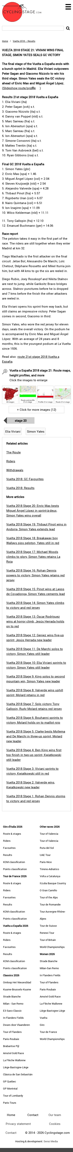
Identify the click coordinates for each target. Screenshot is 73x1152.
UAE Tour (45, 855)
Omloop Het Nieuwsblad (17, 982)
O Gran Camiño (48, 890)
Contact (10, 1133)
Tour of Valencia (49, 833)
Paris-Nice (46, 862)
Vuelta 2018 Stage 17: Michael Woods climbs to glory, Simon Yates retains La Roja (33, 556)
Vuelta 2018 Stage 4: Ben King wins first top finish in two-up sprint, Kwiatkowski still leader (33, 755)
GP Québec (9, 1081)
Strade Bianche (12, 996)
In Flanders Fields (13, 1018)
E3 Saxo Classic (12, 1010)
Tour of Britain (48, 940)
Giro (42, 1025)
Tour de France (48, 1032)
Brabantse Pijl (11, 1046)
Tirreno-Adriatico (49, 869)
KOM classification (14, 862)
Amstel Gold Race (13, 1053)
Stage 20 (21, 420)
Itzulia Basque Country (53, 883)
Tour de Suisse (48, 926)
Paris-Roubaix (11, 1039)
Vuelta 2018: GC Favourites (25, 479)
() (21, 88)
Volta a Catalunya (50, 876)
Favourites (9, 848)
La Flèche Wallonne (14, 1060)
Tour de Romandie (50, 904)
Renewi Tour (47, 933)
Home (5, 40)
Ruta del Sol (47, 848)
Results (7, 855)
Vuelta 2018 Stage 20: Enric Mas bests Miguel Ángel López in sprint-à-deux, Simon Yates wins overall (32, 510)
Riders (7, 841)
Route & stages (12, 833)
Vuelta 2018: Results (20, 488)
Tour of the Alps (49, 897)
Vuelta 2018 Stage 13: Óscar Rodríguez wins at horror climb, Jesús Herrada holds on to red (35, 621)
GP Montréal (10, 1088)
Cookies (54, 1124)
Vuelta (43, 1018)
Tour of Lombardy (13, 1095)
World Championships (52, 947)
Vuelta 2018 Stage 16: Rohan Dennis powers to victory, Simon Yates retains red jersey (35, 575)
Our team (54, 1115)
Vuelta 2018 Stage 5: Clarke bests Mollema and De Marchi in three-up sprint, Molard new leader (35, 736)
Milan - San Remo (13, 1003)
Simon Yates (35, 431)
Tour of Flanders (12, 1032)
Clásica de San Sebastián (17, 1074)
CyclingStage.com (24, 12)
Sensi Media (51, 1141)
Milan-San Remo (49, 968)
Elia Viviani (12, 431)
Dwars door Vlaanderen (16, 1025)
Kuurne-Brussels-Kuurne (17, 989)
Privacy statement (18, 1124)
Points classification (15, 869)
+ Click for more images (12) (36, 410)
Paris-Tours (9, 1102)
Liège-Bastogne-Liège (15, 1067)
